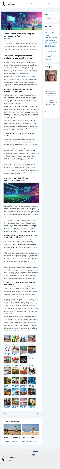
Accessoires (50, 3)
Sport (45, 3)
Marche (40, 3)
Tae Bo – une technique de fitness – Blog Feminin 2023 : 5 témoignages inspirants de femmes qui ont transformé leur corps (51, 45)
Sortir (56, 3)
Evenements (34, 3)
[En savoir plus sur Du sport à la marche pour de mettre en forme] (12, 429)
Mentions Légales (35, 455)
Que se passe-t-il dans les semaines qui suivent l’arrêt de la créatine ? (51, 39)
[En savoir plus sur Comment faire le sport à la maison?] (30, 429)
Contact (33, 454)
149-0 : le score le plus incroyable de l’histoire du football (51, 34)
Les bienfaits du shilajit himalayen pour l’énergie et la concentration (50, 52)
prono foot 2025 (20, 76)
